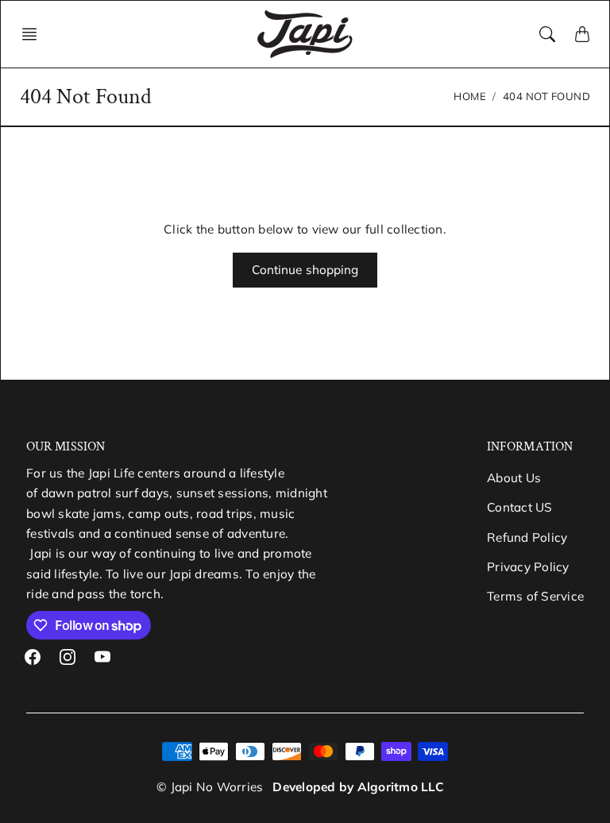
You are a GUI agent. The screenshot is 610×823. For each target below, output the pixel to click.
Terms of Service (535, 596)
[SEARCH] (547, 34)
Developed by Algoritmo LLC (358, 786)
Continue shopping (305, 269)
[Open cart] (582, 34)
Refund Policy (527, 537)
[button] (34, 34)
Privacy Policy (528, 566)
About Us (514, 477)
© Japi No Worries (209, 786)
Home (470, 96)
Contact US (520, 507)
